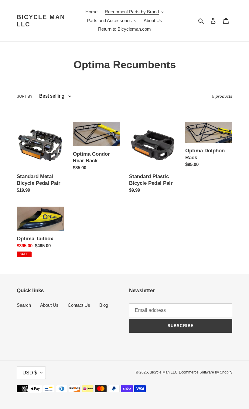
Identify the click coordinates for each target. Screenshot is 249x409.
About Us (49, 305)
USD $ (29, 372)
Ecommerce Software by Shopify (205, 372)
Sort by (24, 96)
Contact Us (79, 305)
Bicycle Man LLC (41, 21)
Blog (103, 305)
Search (24, 305)
